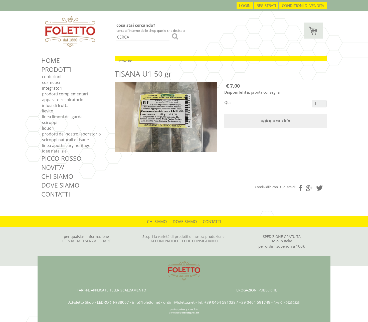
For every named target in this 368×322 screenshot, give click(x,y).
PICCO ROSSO (61, 158)
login (245, 5)
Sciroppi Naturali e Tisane (65, 139)
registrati (266, 5)
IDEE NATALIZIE (54, 151)
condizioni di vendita (303, 5)
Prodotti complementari (65, 94)
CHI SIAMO (57, 176)
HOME (50, 60)
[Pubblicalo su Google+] (309, 188)
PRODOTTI (56, 69)
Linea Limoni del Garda (62, 116)
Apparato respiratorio (62, 99)
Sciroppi (49, 122)
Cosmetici (51, 82)
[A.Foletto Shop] (70, 31)
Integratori (52, 88)
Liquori (48, 128)
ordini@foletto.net (179, 302)
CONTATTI (55, 194)
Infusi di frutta (55, 105)
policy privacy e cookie (184, 309)
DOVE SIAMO (60, 185)
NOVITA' (52, 167)
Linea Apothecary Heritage (66, 145)
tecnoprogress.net (190, 312)
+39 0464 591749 (254, 302)
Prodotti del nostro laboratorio (71, 134)
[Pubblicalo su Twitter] (319, 187)
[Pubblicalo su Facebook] (300, 188)
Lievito (47, 111)
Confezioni (51, 76)
